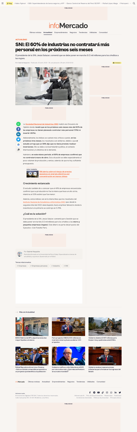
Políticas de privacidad (101, 398)
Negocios (73, 32)
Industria (56, 266)
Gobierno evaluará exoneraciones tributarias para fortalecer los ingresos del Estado (105, 369)
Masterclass (108, 396)
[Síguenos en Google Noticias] (18, 144)
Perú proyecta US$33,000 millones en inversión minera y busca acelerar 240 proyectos (66, 340)
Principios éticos (115, 398)
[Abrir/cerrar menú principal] (2, 3)
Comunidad (103, 32)
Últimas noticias (35, 32)
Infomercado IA (79, 396)
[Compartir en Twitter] (18, 139)
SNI (66, 266)
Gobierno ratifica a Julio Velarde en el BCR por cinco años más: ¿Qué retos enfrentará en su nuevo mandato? (68, 369)
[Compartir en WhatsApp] (18, 124)
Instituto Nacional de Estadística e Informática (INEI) (44, 202)
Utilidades (93, 32)
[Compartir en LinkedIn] (18, 134)
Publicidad (117, 396)
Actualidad (47, 32)
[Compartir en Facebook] (18, 129)
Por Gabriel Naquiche (22, 63)
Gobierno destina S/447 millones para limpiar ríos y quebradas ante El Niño (103, 339)
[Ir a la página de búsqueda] (134, 3)
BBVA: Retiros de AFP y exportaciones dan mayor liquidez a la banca (31, 339)
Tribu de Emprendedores (94, 396)
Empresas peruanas (39, 266)
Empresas (22, 266)
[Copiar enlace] (18, 150)
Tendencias (83, 32)
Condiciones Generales (84, 398)
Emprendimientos (61, 32)
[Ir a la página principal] (68, 25)
